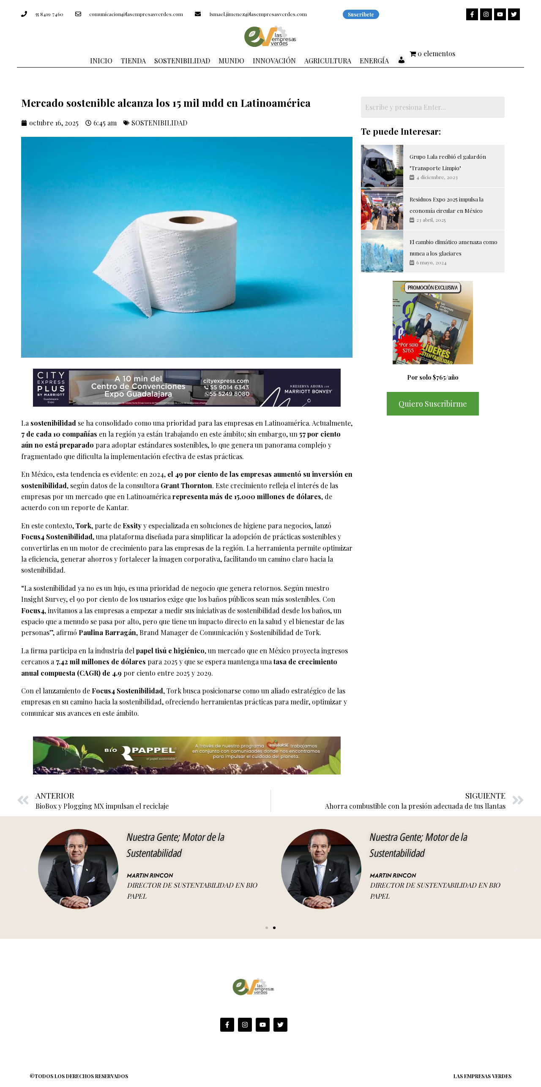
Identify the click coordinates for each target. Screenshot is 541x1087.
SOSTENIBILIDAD (159, 122)
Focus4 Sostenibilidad (57, 536)
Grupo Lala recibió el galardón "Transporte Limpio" (448, 162)
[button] (25, 869)
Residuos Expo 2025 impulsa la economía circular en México (447, 205)
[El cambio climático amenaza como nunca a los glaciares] (382, 251)
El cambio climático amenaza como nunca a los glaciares (453, 247)
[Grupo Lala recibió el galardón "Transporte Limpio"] (382, 166)
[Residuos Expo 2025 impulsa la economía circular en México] (382, 209)
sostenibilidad (53, 422)
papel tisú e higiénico (170, 650)
